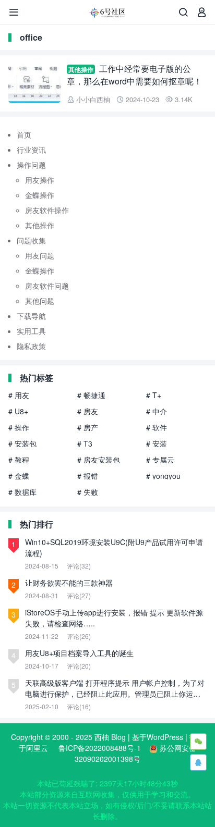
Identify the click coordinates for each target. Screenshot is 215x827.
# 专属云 (160, 459)
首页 (24, 134)
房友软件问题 (47, 285)
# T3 (84, 443)
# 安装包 (22, 443)
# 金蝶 (18, 475)
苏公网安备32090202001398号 (135, 753)
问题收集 (31, 240)
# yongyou (163, 475)
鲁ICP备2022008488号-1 (99, 748)
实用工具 (31, 331)
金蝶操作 (39, 195)
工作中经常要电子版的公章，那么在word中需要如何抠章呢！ (134, 75)
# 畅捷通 (91, 395)
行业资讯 (31, 149)
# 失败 (87, 492)
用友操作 (39, 180)
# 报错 (87, 475)
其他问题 (39, 300)
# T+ (153, 395)
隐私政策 (31, 346)
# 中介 (156, 411)
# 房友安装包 (98, 459)
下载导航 (31, 316)
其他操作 (80, 69)
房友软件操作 (47, 210)
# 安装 (156, 443)
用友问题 (39, 255)
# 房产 (87, 427)
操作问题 (31, 164)
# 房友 (87, 411)
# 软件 (156, 427)
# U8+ (18, 411)
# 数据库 (22, 492)
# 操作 (18, 427)
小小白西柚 (93, 99)
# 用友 (18, 395)
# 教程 (18, 459)
